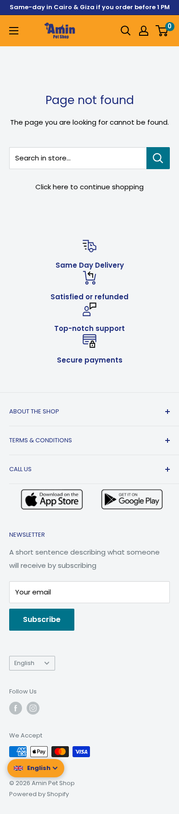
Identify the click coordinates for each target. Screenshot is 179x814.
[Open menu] (13, 30)
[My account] (143, 31)
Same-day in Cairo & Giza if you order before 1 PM (90, 7)
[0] (162, 30)
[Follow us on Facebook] (15, 708)
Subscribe (42, 619)
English (24, 663)
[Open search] (126, 31)
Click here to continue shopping (89, 187)
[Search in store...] (158, 158)
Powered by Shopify (39, 794)
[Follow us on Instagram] (33, 708)
